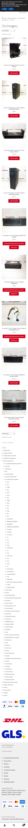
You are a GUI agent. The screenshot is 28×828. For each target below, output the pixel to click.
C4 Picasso (9, 555)
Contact (6, 773)
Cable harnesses (9, 474)
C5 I (8, 558)
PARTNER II (9, 579)
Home (5, 18)
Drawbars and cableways (10, 458)
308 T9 (8, 500)
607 (8, 513)
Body (5, 447)
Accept (4, 9)
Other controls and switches (12, 634)
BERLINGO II (10, 524)
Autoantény (10, 518)
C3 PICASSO (10, 547)
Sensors (7, 650)
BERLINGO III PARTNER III (13, 526)
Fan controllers (9, 608)
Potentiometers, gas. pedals (12, 637)
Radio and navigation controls (14, 582)
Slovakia (18, 794)
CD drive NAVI (10, 571)
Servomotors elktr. (9, 653)
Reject (11, 9)
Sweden (13, 794)
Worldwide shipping (9, 782)
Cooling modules (11, 574)
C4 (7, 550)
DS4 (8, 576)
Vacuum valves (9, 671)
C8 (7, 566)
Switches (7, 666)
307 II (8, 495)
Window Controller (9, 674)
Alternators (8, 468)
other (6, 632)
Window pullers (9, 677)
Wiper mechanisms (9, 679)
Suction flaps (8, 663)
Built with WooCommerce (17, 819)
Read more (14, 247)
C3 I (8, 540)
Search (14, 825)
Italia (14, 792)
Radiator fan (8, 640)
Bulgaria (4, 790)
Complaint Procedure (9, 770)
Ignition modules (9, 624)
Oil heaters (8, 629)
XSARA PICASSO (11, 587)
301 (8, 489)
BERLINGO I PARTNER (12, 521)
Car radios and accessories (11, 479)
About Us (6, 764)
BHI (6, 471)
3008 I (8, 487)
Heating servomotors (10, 616)
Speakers (7, 655)
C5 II (8, 561)
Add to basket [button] (14, 73)
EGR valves (7, 600)
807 (8, 516)
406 (8, 505)
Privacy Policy (7, 761)
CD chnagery (10, 569)
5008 (8, 511)
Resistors (7, 645)
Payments (6, 779)
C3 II (8, 542)
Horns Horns (8, 619)
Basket (22, 824)
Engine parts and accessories (11, 682)
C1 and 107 (9, 534)
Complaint (7, 767)
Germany (4, 792)
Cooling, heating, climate (10, 455)
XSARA (8, 584)
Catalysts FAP (7, 450)
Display (7, 592)
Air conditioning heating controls (13, 463)
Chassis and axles (8, 453)
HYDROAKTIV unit (9, 621)
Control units (8, 590)
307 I (8, 492)
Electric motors (9, 603)
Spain (8, 794)
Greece (14, 790)
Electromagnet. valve (10, 605)
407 (8, 508)
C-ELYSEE (9, 532)
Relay (6, 642)
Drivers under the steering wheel (13, 597)
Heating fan (8, 613)
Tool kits (6, 692)
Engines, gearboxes (8, 684)
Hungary (9, 792)
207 (8, 484)
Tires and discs (7, 690)
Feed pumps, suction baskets (12, 611)
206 (8, 482)
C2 (7, 537)
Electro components (12, 18)
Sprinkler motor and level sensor (13, 658)
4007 (8, 503)
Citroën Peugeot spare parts (11, 758)
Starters (7, 661)
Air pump (7, 466)
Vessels (5, 695)
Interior (5, 687)
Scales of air (8, 648)
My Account (4, 825)
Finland (19, 790)
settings (17, 6)
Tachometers (8, 669)
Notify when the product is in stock (14, 243)
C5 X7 (8, 563)
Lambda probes (9, 626)
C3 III (8, 545)
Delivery (6, 776)
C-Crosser (9, 529)
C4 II (8, 553)
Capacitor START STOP (10, 476)
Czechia (9, 790)
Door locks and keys (10, 595)
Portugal (19, 792)
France (23, 790)
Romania (4, 794)
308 (8, 497)
